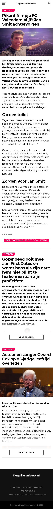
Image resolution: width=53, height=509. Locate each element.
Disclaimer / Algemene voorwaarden (27, 495)
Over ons (15, 487)
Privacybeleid (28, 491)
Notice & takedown (33, 487)
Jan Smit (7, 234)
